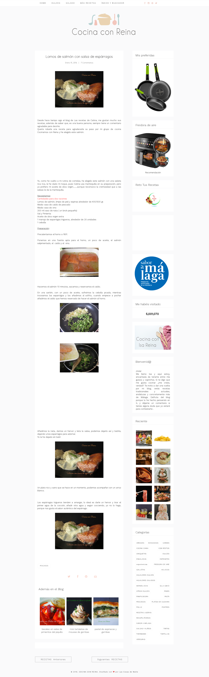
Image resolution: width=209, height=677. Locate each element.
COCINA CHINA (142, 548)
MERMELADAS (142, 586)
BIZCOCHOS (153, 543)
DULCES (166, 554)
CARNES (166, 543)
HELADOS (165, 570)
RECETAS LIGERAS (143, 613)
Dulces (56, 3)
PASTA (167, 596)
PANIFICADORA (142, 596)
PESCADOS (44, 566)
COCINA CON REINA (88, 672)
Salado (70, 3)
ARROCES (140, 543)
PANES (166, 591)
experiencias (141, 564)
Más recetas (88, 3)
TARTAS (166, 629)
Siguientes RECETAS (109, 659)
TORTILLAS (164, 634)
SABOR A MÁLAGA (143, 623)
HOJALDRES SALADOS (145, 580)
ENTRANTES (164, 559)
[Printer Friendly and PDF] (95, 576)
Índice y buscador (112, 3)
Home (43, 3)
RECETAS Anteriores (53, 659)
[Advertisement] (79, 156)
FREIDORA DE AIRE (161, 564)
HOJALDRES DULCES (145, 575)
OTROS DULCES (142, 591)
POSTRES (165, 607)
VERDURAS (140, 639)
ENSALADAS (141, 559)
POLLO (139, 607)
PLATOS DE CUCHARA (160, 602)
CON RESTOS (164, 548)
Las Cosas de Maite (128, 672)
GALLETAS (140, 570)
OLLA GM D (164, 586)
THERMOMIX (141, 634)
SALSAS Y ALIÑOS (143, 629)
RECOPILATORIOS (143, 618)
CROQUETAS (141, 554)
